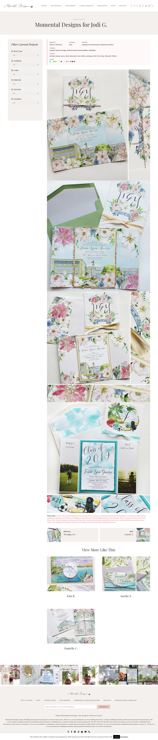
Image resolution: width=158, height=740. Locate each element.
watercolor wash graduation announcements (127, 520)
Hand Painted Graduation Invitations (121, 516)
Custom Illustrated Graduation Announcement (73, 516)
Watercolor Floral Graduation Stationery (61, 520)
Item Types (84, 42)
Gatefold (52, 50)
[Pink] (69, 62)
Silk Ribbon (92, 50)
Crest (78, 56)
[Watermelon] (74, 62)
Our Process (56, 5)
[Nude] (60, 62)
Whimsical (58, 45)
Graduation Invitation (106, 45)
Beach (67, 56)
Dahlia (83, 56)
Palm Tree (96, 56)
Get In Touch (27, 700)
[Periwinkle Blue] (67, 62)
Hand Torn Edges (61, 50)
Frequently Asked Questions (87, 700)
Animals (52, 56)
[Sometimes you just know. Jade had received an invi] (148, 675)
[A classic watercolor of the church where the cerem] (128, 675)
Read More (124, 737)
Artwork (52, 53)
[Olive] (61, 62)
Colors (52, 59)
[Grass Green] (56, 62)
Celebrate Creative (95, 715)
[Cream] (52, 62)
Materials (52, 48)
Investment (70, 5)
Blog (113, 5)
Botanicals (73, 56)
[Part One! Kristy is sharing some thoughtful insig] (89, 675)
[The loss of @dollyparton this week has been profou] (10, 675)
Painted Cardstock (72, 50)
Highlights (102, 5)
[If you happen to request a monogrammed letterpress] (30, 675)
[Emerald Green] (54, 62)
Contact (123, 5)
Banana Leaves (60, 56)
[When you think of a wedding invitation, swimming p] (49, 675)
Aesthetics (53, 42)
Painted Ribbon (83, 50)
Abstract (52, 45)
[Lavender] (58, 62)
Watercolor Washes (110, 56)
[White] (76, 62)
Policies (107, 700)
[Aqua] (50, 62)
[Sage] (71, 62)
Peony (102, 56)
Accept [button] (117, 737)
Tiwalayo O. (70, 534)
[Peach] (65, 62)
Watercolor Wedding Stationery (104, 522)
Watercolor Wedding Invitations (59, 522)
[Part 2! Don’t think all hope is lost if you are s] (69, 675)
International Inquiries (126, 700)
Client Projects (86, 5)
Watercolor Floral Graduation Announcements (128, 518)
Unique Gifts (50, 700)
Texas (70, 45)
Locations (72, 42)
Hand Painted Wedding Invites (73, 518)
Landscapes (89, 56)
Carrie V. (129, 534)
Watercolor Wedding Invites (81, 522)
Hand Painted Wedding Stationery (98, 518)
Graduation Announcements (90, 45)
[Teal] (73, 62)
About (44, 5)
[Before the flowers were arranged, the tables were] (109, 675)
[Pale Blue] (63, 62)
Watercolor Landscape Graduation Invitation (93, 520)
